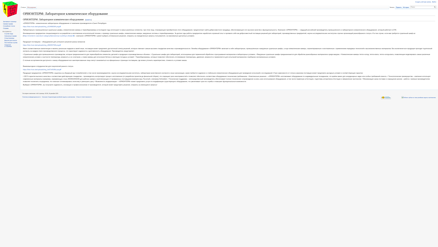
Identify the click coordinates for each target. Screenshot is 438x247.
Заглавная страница (9, 21)
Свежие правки (8, 24)
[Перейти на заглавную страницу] (10, 9)
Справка (6, 28)
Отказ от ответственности (83, 97)
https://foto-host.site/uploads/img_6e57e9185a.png (41, 69)
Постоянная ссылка (10, 42)
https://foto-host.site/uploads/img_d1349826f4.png (41, 26)
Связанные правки (10, 36)
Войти (434, 2)
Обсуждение (31, 7)
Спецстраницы (9, 38)
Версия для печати (10, 40)
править (88, 20)
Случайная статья (9, 26)
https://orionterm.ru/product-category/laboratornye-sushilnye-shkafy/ (48, 36)
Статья (23, 7)
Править (399, 7)
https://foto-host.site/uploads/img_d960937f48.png (41, 45)
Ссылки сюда (8, 34)
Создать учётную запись (423, 2)
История (406, 7)
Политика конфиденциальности (31, 97)
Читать (392, 7)
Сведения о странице (8, 45)
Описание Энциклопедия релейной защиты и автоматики (58, 97)
